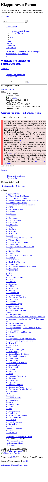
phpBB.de (26, 461)
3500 (15, 98)
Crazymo (11, 153)
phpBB (13, 457)
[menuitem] (20, 31)
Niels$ (3, 92)
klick (22, 140)
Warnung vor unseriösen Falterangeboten (15, 62)
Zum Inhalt (5, 16)
